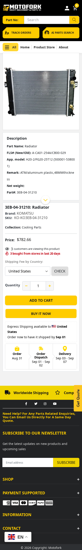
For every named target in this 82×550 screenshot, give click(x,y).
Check (59, 271)
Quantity (12, 285)
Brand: (10, 213)
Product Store (44, 47)
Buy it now (41, 313)
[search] (74, 20)
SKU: (8, 217)
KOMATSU (25, 213)
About (63, 47)
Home (25, 47)
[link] (26, 403)
